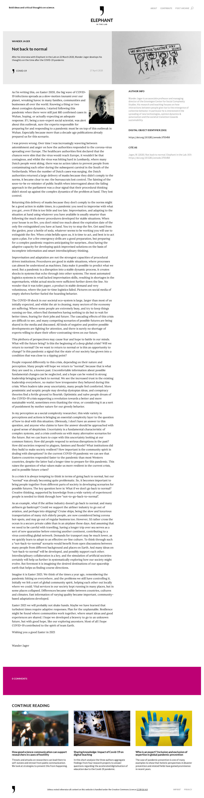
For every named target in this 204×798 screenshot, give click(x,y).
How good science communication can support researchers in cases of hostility (39, 753)
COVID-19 (21, 70)
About (154, 8)
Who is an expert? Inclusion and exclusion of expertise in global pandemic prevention (161, 753)
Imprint (177, 789)
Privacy (188, 789)
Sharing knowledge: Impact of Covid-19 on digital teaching (99, 753)
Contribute (166, 8)
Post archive (182, 8)
